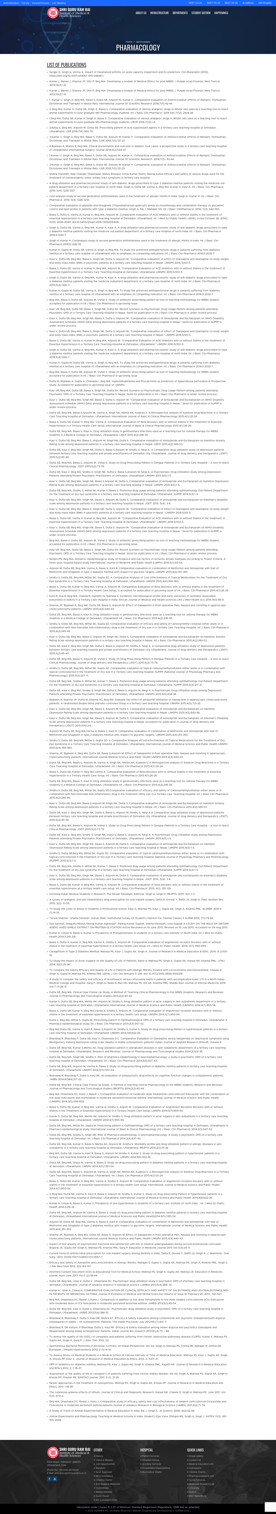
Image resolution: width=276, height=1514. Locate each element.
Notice (192, 1492)
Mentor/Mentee (103, 1492)
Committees (102, 1488)
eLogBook (248, 3)
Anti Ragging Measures (107, 1484)
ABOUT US (141, 13)
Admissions (194, 1468)
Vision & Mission (104, 1460)
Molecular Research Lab (201, 1484)
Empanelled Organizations (156, 1468)
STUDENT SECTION (201, 13)
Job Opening (59, 3)
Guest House (102, 1496)
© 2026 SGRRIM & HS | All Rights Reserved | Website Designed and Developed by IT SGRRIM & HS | (138, 1511)
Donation (100, 1468)
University (193, 1488)
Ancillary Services (151, 1464)
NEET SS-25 (231, 3)
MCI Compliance (104, 1476)
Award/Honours (40, 3)
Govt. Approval (103, 1472)
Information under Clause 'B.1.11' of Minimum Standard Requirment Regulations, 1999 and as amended (138, 1507)
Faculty (25, 3)
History (99, 1456)
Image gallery (195, 1456)
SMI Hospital (265, 3)
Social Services (196, 1480)
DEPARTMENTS (180, 13)
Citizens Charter (103, 1480)
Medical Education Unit (200, 1464)
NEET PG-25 (213, 3)
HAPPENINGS (221, 13)
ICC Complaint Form (106, 1500)
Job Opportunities (105, 1464)
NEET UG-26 (195, 3)
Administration (11, 3)
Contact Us (194, 1460)
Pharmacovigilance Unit (201, 1476)
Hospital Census (150, 1460)
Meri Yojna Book (197, 1496)
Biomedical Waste (152, 1472)
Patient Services (150, 1456)
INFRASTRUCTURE (159, 13)
